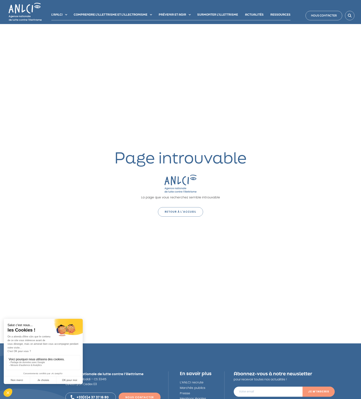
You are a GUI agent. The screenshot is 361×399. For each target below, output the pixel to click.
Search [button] (349, 15)
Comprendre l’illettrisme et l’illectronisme (110, 14)
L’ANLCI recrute (191, 382)
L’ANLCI (57, 14)
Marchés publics (192, 387)
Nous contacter (324, 15)
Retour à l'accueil (180, 212)
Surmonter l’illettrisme (217, 14)
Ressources (280, 14)
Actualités (254, 14)
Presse (185, 393)
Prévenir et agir (172, 14)
